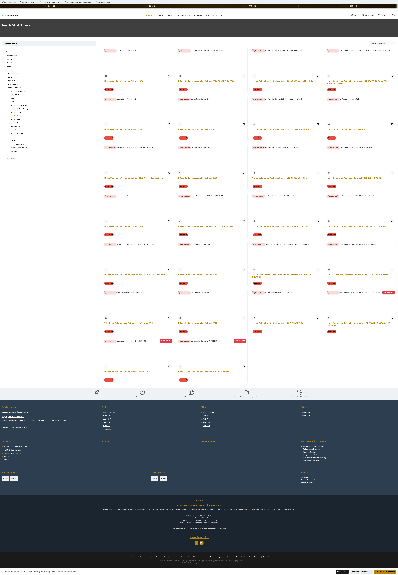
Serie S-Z (10, 155)
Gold (7, 52)
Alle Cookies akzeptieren (385, 572)
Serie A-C (10, 59)
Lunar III (10, 77)
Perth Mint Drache (15, 112)
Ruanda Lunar (14, 151)
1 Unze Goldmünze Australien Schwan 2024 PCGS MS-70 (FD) (206, 81)
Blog (165, 557)
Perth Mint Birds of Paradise (19, 105)
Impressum (174, 557)
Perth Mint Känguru (14, 73)
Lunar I (12, 98)
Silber (203, 407)
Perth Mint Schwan (16, 116)
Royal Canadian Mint (16, 133)
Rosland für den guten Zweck (150, 557)
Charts (243, 557)
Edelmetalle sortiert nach (13, 453)
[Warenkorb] (393, 15)
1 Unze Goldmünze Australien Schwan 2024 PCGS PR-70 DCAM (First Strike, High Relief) (358, 82)
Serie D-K (10, 63)
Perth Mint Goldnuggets (17, 91)
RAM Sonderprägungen (17, 137)
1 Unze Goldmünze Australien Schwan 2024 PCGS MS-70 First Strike (283, 81)
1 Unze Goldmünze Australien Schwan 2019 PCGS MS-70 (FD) (205, 226)
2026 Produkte (9, 460)
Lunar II (12, 102)
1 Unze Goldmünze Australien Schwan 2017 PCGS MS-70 (277, 323)
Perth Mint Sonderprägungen (19, 147)
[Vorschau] (106, 76)
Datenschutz (185, 557)
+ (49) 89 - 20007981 (13, 416)
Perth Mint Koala (15, 119)
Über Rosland (132, 557)
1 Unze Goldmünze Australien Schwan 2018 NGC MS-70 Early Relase (357, 275)
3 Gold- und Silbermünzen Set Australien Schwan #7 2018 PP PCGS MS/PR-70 (282, 276)
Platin (303, 407)
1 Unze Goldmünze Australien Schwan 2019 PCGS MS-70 (129, 371)
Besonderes (7, 441)
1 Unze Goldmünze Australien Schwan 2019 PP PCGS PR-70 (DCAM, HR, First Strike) (359, 324)
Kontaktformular (21, 428)
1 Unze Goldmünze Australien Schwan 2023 (197, 129)
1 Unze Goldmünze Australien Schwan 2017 (197, 323)
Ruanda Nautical (15, 126)
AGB (195, 557)
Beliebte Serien (12, 55)
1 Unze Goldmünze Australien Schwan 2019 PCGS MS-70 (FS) (280, 226)
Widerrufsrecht (232, 557)
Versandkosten (193, 561)
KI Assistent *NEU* (209, 441)
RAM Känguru (14, 94)
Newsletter (267, 557)
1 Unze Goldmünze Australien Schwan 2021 (346, 129)
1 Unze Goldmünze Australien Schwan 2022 (123, 129)
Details (138, 91)
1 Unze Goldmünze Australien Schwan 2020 (197, 178)
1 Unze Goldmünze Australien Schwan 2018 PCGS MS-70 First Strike (134, 275)
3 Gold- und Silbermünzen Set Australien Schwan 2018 (128, 323)
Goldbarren (11, 158)
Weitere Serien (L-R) (14, 87)
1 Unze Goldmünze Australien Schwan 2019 (123, 226)
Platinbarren (306, 416)
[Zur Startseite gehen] (10, 15)
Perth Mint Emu (15, 123)
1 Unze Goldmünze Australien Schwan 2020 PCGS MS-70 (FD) (280, 178)
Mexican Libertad (13, 70)
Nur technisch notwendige (361, 572)
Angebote (106, 441)
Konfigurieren (342, 572)
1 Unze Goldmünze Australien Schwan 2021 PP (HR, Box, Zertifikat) (282, 129)
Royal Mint (11, 80)
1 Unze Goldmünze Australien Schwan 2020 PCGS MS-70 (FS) (354, 178)
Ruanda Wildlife (15, 130)
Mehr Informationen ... (71, 572)
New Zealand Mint (13, 84)
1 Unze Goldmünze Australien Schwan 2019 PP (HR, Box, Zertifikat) (356, 226)
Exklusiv (7, 456)
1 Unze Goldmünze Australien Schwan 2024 (123, 81)
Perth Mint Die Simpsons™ (18, 144)
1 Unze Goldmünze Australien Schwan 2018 (197, 275)
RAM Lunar (13, 140)
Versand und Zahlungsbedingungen (212, 557)
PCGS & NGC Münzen (12, 450)
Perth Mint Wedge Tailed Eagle (19, 109)
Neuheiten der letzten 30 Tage (15, 447)
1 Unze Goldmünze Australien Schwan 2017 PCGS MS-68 (203, 371)
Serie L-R (10, 66)
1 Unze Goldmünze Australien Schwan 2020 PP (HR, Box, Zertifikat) (134, 178)
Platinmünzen (307, 412)
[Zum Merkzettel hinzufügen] (169, 76)
